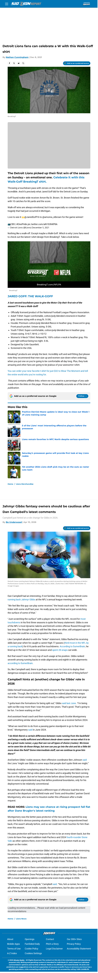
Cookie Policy (31, 948)
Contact (50, 939)
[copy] (23, 63)
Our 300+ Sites (74, 939)
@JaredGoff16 (31, 217)
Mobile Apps (13, 944)
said (30, 729)
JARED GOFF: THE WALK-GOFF (30, 296)
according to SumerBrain (20, 663)
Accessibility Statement (79, 948)
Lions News (21, 919)
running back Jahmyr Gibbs (21, 599)
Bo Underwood (14, 522)
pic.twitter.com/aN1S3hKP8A (42, 224)
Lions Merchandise (24, 484)
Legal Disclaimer (54, 948)
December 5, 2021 (40, 227)
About (10, 939)
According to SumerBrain (72, 646)
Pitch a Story (52, 944)
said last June (69, 703)
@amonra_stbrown (52, 217)
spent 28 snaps (60, 650)
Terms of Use (14, 948)
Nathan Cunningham (17, 57)
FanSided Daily (32, 944)
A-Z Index (12, 953)
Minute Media (19, 960)
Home (10, 484)
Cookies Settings (33, 953)
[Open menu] (6, 3)
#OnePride (21, 224)
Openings (29, 939)
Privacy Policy (74, 944)
